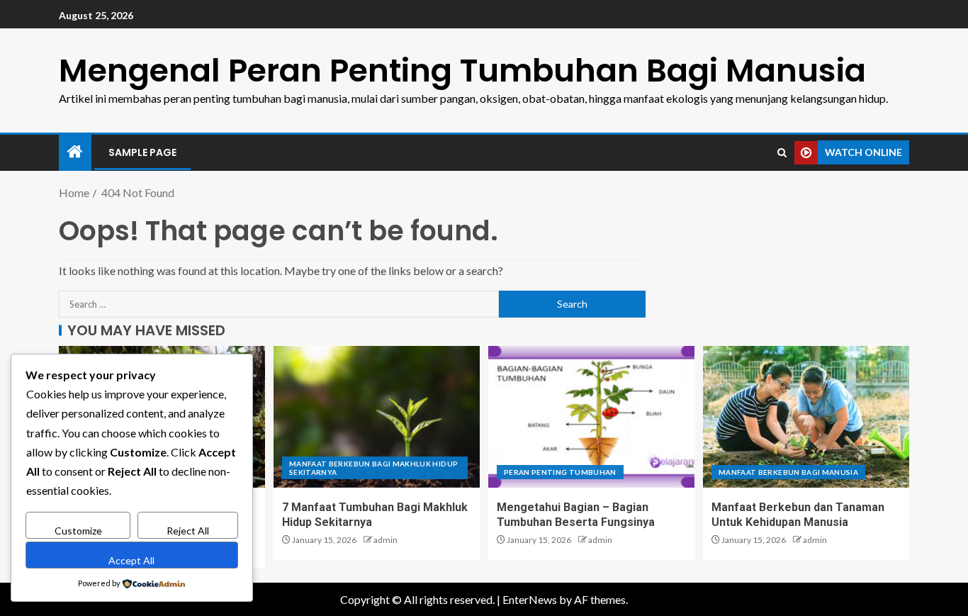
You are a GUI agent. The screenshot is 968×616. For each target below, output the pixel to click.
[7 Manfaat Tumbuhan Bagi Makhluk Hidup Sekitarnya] (377, 417)
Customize (78, 531)
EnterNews (529, 599)
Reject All (188, 531)
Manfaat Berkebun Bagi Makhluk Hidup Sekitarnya (373, 467)
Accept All (131, 560)
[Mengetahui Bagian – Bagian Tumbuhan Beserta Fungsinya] (591, 417)
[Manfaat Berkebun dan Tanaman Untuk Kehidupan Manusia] (806, 417)
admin (385, 539)
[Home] (75, 152)
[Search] (782, 153)
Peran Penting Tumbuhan (560, 472)
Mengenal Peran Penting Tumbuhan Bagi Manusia (462, 70)
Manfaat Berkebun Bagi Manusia (788, 472)
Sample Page (142, 152)
